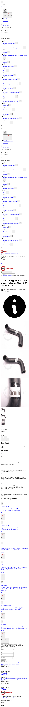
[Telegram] (1, 674)
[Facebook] (3, 674)
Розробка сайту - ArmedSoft (7, 697)
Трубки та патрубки (7, 275)
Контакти (16, 253)
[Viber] (6, 674)
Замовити (3, 660)
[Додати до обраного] (7, 439)
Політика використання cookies (11, 664)
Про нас (2, 253)
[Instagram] (5, 674)
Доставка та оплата (9, 253)
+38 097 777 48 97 (5, 25)
